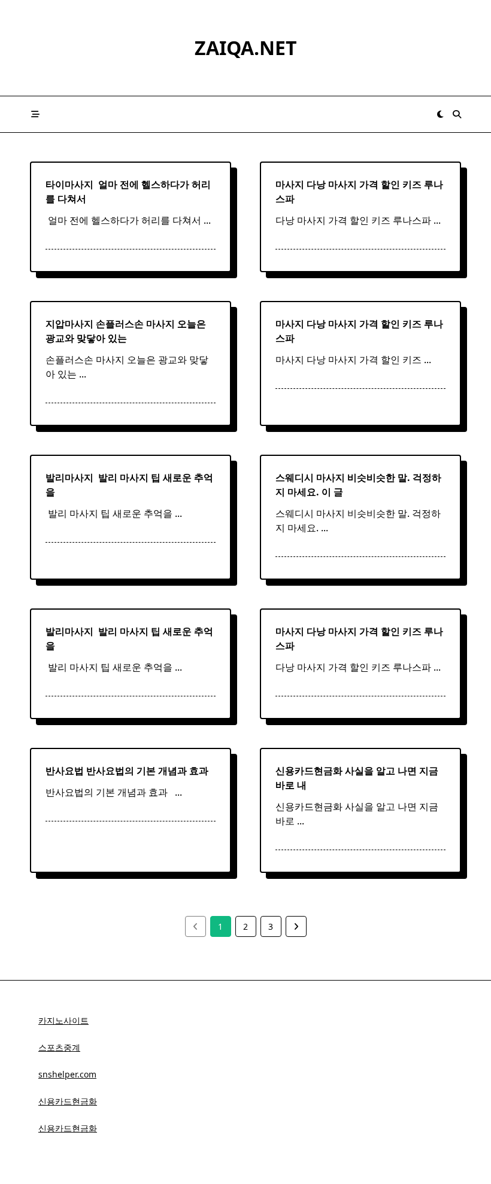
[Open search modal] (457, 114)
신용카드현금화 (67, 1101)
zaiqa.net (246, 47)
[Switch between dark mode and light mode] (440, 114)
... (207, 220)
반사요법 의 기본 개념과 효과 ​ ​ (129, 770)
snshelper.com (67, 1074)
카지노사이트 (63, 1020)
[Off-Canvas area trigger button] (35, 114)
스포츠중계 (59, 1047)
